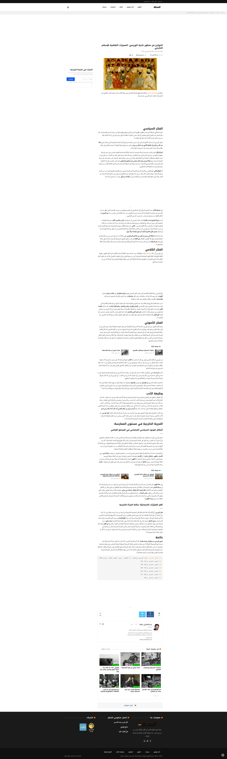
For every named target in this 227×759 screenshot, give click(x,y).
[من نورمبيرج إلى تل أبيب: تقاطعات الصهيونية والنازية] (109, 681)
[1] (156, 245)
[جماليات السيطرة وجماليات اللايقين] (159, 352)
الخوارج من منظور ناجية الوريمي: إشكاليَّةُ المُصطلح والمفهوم (110, 475)
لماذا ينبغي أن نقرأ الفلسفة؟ (111, 350)
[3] (102, 389)
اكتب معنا (154, 1)
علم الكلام (148, 254)
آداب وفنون (130, 7)
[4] (125, 419)
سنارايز (122, 756)
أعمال (121, 7)
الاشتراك (70, 79)
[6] (146, 532)
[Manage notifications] (222, 755)
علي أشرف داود (123, 732)
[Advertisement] (130, 28)
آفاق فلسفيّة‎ (157, 665)
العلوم (139, 7)
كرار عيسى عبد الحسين (121, 722)
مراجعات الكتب (120, 752)
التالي (155, 695)
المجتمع (131, 752)
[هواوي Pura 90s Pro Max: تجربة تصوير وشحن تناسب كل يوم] (109, 659)
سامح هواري (124, 727)
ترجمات (104, 7)
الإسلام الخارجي (153, 558)
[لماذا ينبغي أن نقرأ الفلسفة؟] (125, 352)
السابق (159, 695)
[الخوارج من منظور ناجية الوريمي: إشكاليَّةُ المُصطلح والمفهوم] (125, 476)
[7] (137, 553)
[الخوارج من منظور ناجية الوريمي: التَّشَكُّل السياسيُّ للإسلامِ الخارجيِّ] (159, 476)
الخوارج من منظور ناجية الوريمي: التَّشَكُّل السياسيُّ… (144, 475)
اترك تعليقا (128, 705)
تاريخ (117, 687)
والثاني (149, 93)
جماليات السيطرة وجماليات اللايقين (143, 350)
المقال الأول (154, 93)
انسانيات (113, 7)
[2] (157, 318)
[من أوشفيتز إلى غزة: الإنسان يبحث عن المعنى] (151, 681)
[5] (145, 499)
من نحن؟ (160, 1)
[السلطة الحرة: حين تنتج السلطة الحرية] (130, 681)
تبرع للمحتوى (147, 1)
